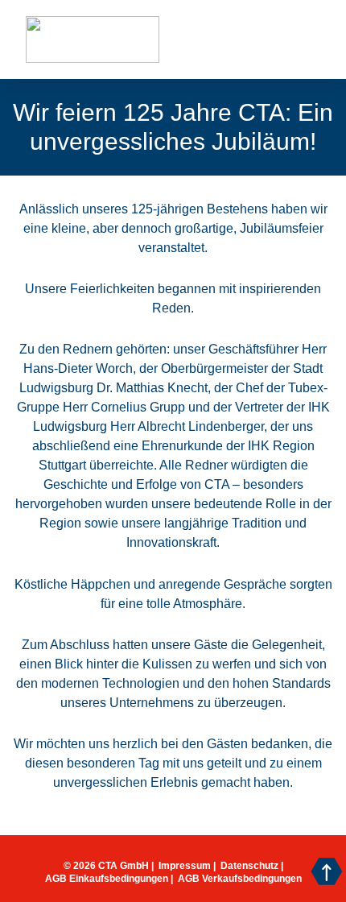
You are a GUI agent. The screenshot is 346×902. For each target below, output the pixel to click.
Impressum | (187, 865)
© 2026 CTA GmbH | (109, 865)
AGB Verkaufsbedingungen (240, 878)
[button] (253, 40)
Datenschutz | (251, 865)
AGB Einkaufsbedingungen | (109, 878)
